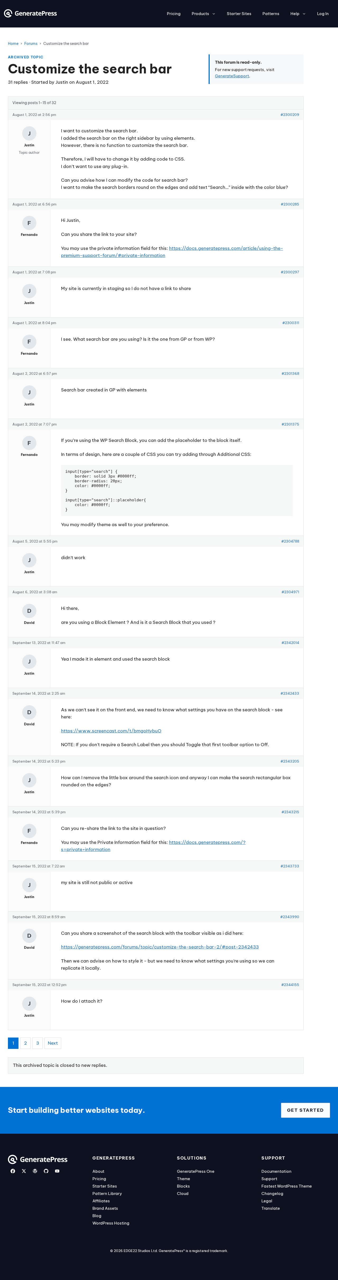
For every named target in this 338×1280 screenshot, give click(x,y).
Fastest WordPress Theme (286, 1186)
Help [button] (294, 13)
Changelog (272, 1193)
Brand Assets (105, 1208)
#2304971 (290, 592)
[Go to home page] (30, 16)
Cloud (183, 1193)
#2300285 (290, 204)
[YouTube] (57, 1171)
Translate (270, 1208)
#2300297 (290, 272)
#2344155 (290, 985)
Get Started (305, 1110)
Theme (183, 1178)
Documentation (276, 1171)
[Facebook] (13, 1171)
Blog (96, 1215)
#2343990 (289, 917)
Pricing (174, 13)
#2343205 (289, 761)
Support (269, 1178)
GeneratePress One (195, 1171)
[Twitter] (24, 1171)
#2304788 (290, 541)
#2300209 (289, 115)
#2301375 (290, 424)
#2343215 (290, 812)
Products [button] (200, 13)
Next (53, 1043)
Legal (266, 1200)
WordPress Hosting (110, 1223)
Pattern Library (107, 1193)
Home (13, 43)
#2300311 (290, 323)
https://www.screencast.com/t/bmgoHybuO (111, 731)
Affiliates (101, 1200)
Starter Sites (239, 13)
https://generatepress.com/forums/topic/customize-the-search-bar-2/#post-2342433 (160, 947)
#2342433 (289, 693)
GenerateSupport (232, 75)
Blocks (183, 1186)
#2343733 (289, 866)
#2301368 (290, 373)
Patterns (270, 13)
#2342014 (290, 643)
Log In (323, 13)
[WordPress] (35, 1171)
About (98, 1171)
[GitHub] (46, 1171)
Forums (30, 43)
